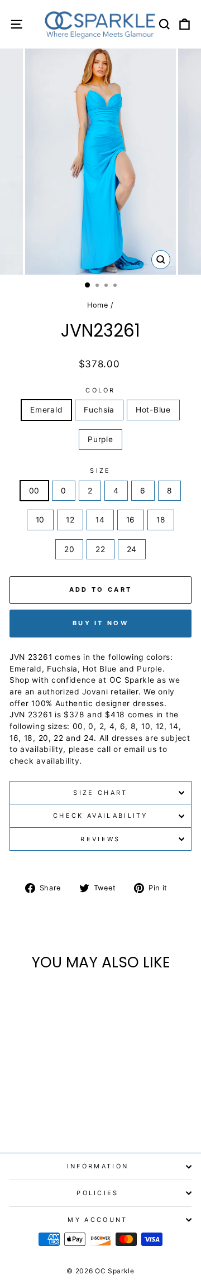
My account (97, 1220)
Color (100, 390)
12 (70, 519)
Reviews (100, 839)
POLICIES (97, 1193)
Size (100, 470)
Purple (100, 439)
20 (69, 549)
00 (34, 490)
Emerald (46, 409)
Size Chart (100, 793)
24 (132, 549)
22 (100, 549)
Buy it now (100, 623)
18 (160, 519)
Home (97, 305)
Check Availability (100, 815)
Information (97, 1166)
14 (99, 519)
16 (130, 519)
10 (40, 519)
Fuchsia (99, 409)
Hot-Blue (153, 409)
